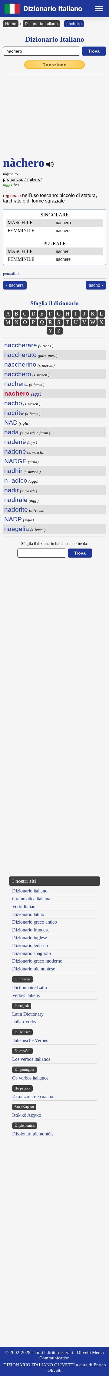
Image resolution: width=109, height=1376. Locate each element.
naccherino (20, 364)
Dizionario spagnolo (31, 953)
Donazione (54, 64)
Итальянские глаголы (34, 1096)
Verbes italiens (26, 995)
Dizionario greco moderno (37, 960)
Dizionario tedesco (30, 945)
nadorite (16, 509)
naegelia (16, 528)
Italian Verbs (24, 1021)
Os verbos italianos (30, 1077)
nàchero (74, 23)
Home (10, 23)
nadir (11, 490)
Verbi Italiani (24, 906)
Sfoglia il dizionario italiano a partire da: (54, 543)
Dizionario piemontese (33, 968)
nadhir (13, 470)
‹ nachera (15, 285)
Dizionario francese (30, 929)
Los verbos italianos (31, 1059)
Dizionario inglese (29, 937)
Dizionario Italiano (41, 23)
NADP (13, 519)
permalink (11, 273)
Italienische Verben (30, 1040)
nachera (16, 383)
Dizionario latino (28, 914)
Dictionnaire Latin (29, 987)
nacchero (17, 374)
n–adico (15, 480)
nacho (13, 403)
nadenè (15, 441)
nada (11, 432)
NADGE (15, 461)
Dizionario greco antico (34, 921)
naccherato (20, 354)
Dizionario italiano (30, 890)
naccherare (20, 345)
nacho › (96, 285)
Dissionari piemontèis (32, 1133)
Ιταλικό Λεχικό (26, 1115)
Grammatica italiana (31, 898)
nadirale (16, 499)
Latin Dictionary (28, 1014)
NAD (11, 422)
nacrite (14, 412)
